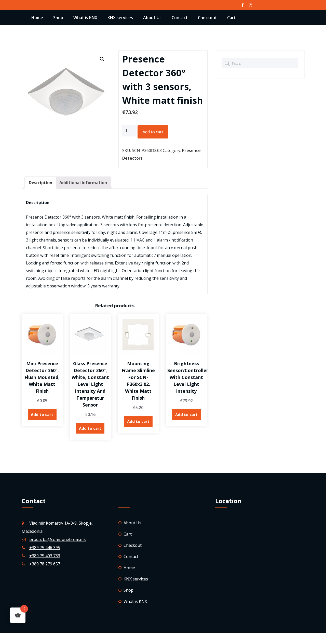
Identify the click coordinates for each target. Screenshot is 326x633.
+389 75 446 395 (44, 547)
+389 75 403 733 (44, 556)
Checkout (207, 17)
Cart (231, 17)
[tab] (40, 182)
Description (40, 182)
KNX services (120, 17)
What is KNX (85, 17)
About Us (152, 17)
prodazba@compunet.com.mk (57, 539)
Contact (180, 17)
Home (37, 17)
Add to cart (153, 132)
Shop (58, 17)
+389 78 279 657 (44, 564)
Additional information (83, 182)
